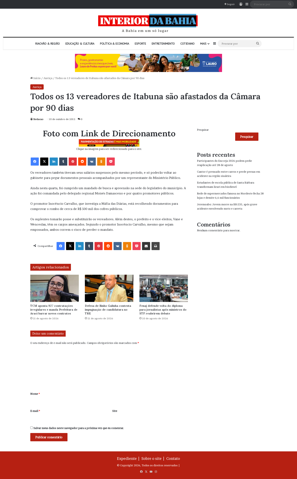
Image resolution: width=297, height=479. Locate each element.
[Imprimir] (156, 246)
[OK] (101, 162)
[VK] (92, 162)
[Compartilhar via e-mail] (146, 246)
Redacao (38, 119)
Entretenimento (163, 43)
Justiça (47, 78)
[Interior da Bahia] (148, 23)
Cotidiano (187, 43)
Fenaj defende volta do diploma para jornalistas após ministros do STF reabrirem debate (162, 309)
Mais (203, 43)
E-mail (35, 410)
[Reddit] (82, 162)
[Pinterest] (73, 162)
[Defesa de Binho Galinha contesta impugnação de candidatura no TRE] (109, 288)
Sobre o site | (153, 458)
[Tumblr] (63, 162)
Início (37, 78)
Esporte (140, 43)
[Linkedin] (54, 162)
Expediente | (129, 458)
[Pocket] (111, 162)
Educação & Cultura (79, 43)
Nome (35, 393)
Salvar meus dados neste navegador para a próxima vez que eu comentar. (79, 428)
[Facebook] (35, 162)
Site (114, 410)
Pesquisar (203, 129)
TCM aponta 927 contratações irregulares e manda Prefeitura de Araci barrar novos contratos (53, 309)
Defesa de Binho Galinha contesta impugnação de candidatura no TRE (108, 309)
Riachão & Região (47, 43)
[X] (44, 162)
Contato (173, 458)
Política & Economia (114, 43)
